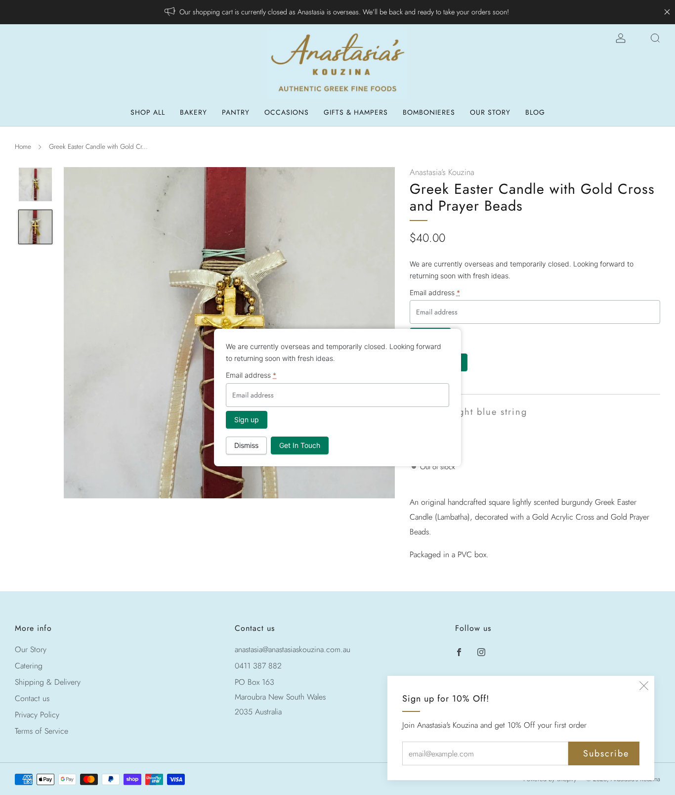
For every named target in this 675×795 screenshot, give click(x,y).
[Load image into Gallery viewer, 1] (35, 184)
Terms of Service (41, 731)
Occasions (286, 112)
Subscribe (606, 753)
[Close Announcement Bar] (667, 12)
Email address (435, 292)
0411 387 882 (258, 665)
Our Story (490, 112)
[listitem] (338, 12)
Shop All (147, 112)
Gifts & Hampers (356, 112)
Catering (28, 665)
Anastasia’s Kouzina (442, 172)
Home (23, 146)
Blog (535, 112)
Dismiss (246, 445)
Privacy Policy (37, 714)
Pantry (236, 112)
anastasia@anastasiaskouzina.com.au (292, 649)
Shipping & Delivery (48, 682)
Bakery (193, 112)
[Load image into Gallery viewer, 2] (35, 227)
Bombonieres (429, 112)
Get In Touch (299, 445)
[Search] (655, 38)
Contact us (32, 698)
